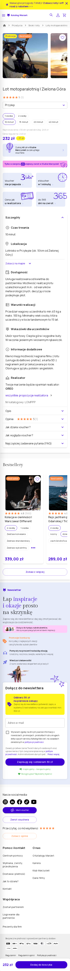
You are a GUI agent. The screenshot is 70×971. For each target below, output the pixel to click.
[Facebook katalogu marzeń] (19, 801)
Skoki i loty (34, 25)
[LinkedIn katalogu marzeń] (12, 801)
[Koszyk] (64, 15)
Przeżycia (17, 25)
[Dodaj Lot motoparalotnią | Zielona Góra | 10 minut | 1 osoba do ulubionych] (62, 37)
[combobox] (32, 105)
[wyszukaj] (51, 15)
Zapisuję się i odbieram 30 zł (35, 762)
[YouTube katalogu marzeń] (33, 801)
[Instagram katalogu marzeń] (5, 801)
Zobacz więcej (35, 572)
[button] (9, 116)
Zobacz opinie (19, 836)
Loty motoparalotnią (57, 25)
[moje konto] (58, 15)
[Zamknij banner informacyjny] (66, 3)
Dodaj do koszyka (41, 964)
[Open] (63, 105)
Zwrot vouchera (19, 819)
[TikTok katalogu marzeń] (26, 801)
